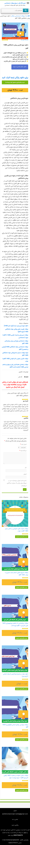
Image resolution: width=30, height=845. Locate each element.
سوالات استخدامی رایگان (18, 16)
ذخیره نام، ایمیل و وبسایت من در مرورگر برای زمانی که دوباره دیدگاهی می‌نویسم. (16, 483)
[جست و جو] (25, 10)
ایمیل (25, 474)
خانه (27, 16)
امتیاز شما (23, 444)
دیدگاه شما (23, 451)
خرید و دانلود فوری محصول (21, 536)
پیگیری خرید (15, 825)
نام (25, 468)
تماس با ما (15, 819)
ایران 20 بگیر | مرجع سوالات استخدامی (15, 3)
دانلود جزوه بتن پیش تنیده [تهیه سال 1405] (16, 326)
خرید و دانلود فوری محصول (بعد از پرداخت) (15, 82)
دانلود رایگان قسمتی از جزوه (19, 67)
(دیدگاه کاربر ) (24, 40)
